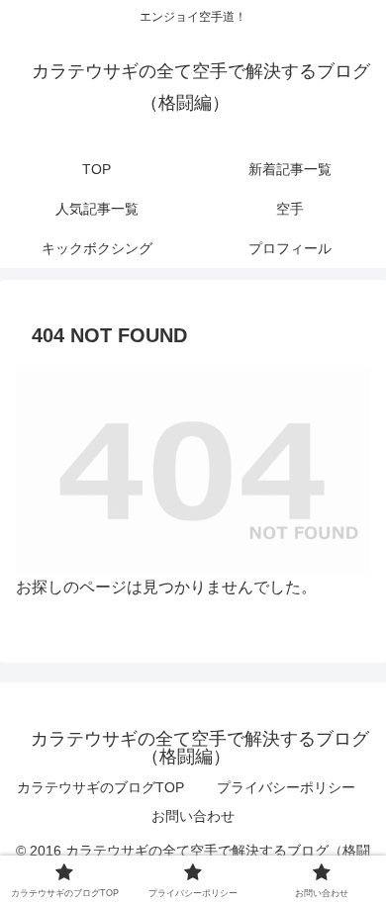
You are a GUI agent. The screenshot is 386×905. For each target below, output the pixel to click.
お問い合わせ (193, 816)
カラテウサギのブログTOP (100, 787)
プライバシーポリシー (286, 787)
